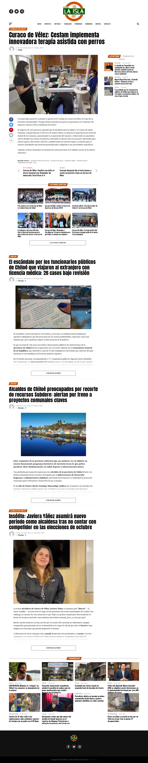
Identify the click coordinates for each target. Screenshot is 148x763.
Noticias (57, 24)
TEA (35, 163)
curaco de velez (57, 161)
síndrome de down (25, 163)
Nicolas (21, 281)
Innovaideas (93, 760)
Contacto (107, 24)
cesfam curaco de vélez (40, 161)
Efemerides (88, 24)
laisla (20, 50)
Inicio (39, 24)
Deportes (47, 24)
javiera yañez (70, 161)
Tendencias (78, 24)
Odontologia (82, 161)
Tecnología (68, 24)
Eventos (98, 24)
